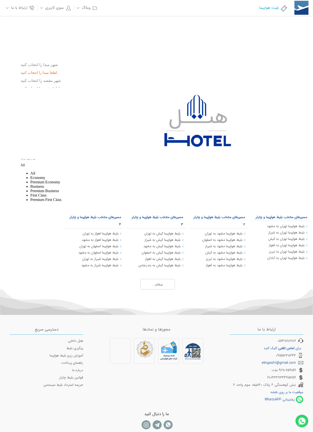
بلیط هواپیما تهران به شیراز (286, 232)
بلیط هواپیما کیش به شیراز (163, 240)
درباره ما (77, 370)
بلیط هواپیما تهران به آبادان (286, 258)
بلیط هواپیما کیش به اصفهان (161, 252)
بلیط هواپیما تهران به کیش (286, 239)
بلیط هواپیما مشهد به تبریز (224, 259)
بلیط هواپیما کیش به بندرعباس (159, 265)
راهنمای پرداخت (72, 363)
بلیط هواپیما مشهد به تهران (224, 233)
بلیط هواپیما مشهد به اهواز (224, 265)
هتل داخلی (75, 340)
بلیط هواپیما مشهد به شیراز (224, 246)
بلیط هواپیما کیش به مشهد (162, 246)
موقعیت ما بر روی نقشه (286, 392)
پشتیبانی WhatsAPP (280, 399)
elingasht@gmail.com (279, 363)
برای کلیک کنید (282, 348)
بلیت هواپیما (269, 8)
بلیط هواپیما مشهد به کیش (224, 252)
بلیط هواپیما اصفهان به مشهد (98, 252)
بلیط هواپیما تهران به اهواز (287, 245)
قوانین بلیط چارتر (71, 377)
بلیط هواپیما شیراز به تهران (100, 259)
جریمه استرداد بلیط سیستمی (63, 385)
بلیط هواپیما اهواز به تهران (101, 233)
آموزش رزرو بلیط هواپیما (66, 355)
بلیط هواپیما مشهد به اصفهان (222, 240)
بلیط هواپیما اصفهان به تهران (99, 246)
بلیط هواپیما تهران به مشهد (286, 226)
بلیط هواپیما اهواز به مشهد (100, 240)
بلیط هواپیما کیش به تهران (162, 233)
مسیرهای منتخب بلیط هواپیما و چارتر (281, 217)
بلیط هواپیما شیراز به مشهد (100, 265)
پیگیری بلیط (74, 348)
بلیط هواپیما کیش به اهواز (163, 259)
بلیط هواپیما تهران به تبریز (287, 251)
